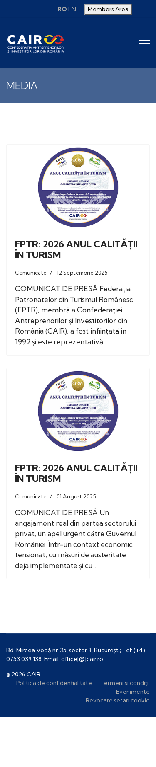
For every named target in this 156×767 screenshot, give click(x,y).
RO (62, 9)
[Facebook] (28, 9)
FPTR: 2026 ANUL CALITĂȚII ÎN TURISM (76, 249)
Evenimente (133, 691)
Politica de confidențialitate (54, 683)
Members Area (108, 9)
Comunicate (31, 272)
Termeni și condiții (125, 683)
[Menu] (144, 43)
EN (72, 9)
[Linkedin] (44, 9)
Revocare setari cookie (118, 700)
